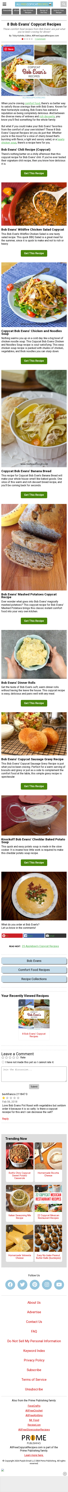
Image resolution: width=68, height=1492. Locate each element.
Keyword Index (34, 1351)
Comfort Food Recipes (34, 970)
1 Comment (40, 39)
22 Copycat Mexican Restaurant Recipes (48, 1216)
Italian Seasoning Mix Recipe (19, 1216)
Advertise (34, 1312)
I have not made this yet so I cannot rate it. (29, 1062)
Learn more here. (34, 1455)
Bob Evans (34, 961)
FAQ (34, 1331)
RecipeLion (34, 1424)
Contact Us (34, 1322)
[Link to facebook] (10, 1285)
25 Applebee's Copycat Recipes (40, 946)
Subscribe (34, 1370)
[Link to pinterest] (35, 1285)
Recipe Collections (34, 979)
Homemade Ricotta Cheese (48, 1174)
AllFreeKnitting (34, 1415)
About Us (34, 1303)
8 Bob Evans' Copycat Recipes (34, 1035)
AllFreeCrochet (34, 1410)
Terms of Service (34, 1380)
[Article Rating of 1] (27, 39)
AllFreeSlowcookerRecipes (34, 1429)
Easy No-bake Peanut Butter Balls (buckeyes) (48, 1256)
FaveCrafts (34, 1405)
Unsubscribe (34, 1389)
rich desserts (47, 116)
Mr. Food (34, 1420)
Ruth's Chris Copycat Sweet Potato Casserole (20, 1176)
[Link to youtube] (59, 1285)
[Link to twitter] (22, 1285)
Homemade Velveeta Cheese (19, 1256)
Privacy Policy (34, 1360)
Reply (5, 1118)
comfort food (32, 103)
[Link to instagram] (47, 1285)
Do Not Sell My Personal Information (34, 1341)
